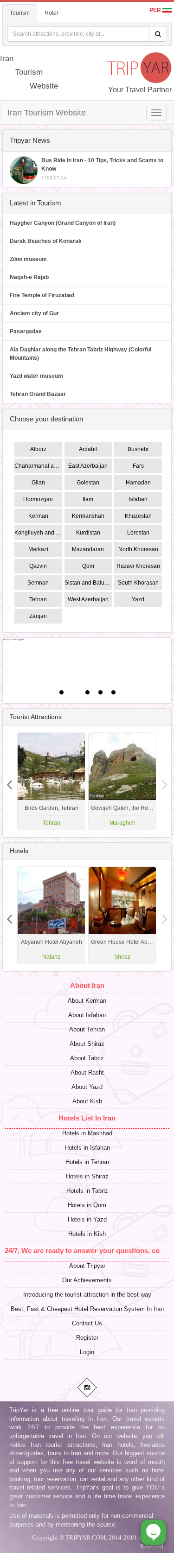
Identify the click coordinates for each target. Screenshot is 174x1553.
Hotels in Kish (87, 1233)
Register (87, 1337)
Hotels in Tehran (87, 1161)
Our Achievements (87, 1280)
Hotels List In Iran (87, 1118)
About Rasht (87, 1072)
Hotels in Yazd (87, 1219)
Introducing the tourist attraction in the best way (87, 1294)
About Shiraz (87, 1043)
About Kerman (87, 1000)
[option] (122, 781)
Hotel (51, 13)
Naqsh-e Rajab (29, 277)
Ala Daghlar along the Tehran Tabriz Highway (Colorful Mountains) (80, 353)
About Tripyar (87, 1265)
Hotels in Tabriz (87, 1190)
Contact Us (87, 1323)
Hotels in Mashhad (87, 1133)
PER (155, 10)
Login (87, 1352)
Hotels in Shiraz (87, 1176)
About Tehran (87, 1029)
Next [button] (9, 781)
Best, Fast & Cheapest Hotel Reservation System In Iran (87, 1308)
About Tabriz (87, 1058)
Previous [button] (164, 781)
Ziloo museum (28, 259)
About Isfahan (87, 1015)
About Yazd (87, 1086)
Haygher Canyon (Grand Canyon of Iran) (63, 223)
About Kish (87, 1101)
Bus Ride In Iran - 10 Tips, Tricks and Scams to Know (102, 168)
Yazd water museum (36, 376)
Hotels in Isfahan (87, 1147)
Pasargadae (26, 331)
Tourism (20, 13)
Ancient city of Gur (34, 313)
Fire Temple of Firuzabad (42, 295)
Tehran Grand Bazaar (38, 394)
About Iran (87, 985)
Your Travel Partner (140, 90)
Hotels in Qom (87, 1205)
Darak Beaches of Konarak (46, 241)
